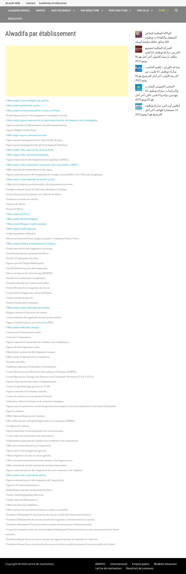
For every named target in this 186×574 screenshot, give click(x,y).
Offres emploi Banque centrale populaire (26, 223)
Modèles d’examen (165, 564)
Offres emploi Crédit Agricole (21, 228)
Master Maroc (61, 10)
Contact (30, 3)
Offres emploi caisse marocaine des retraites (28, 307)
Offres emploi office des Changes (23, 327)
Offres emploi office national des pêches (26, 475)
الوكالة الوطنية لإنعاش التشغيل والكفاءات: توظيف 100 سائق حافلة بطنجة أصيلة (156, 37)
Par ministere (90, 10)
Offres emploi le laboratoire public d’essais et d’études (33, 110)
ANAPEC (41, 10)
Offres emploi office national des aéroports (27, 154)
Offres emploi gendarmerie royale (23, 105)
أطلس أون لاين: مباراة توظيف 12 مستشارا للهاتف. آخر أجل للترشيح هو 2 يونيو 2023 (157, 110)
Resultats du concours (139, 568)
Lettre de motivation (40, 564)
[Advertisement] (66, 71)
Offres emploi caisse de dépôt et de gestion (27, 100)
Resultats (15, 18)
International (118, 564)
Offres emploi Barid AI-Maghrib (22, 219)
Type (162, 10)
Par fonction (118, 10)
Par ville (143, 10)
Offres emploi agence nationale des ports (26, 135)
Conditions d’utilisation (52, 3)
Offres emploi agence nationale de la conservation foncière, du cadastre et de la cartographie (52, 120)
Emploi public (140, 564)
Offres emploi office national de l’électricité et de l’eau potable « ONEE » (43, 164)
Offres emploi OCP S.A (18, 214)
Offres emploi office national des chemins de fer (30, 149)
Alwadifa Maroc (19, 10)
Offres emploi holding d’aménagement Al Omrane (31, 243)
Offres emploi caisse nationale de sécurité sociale (31, 179)
